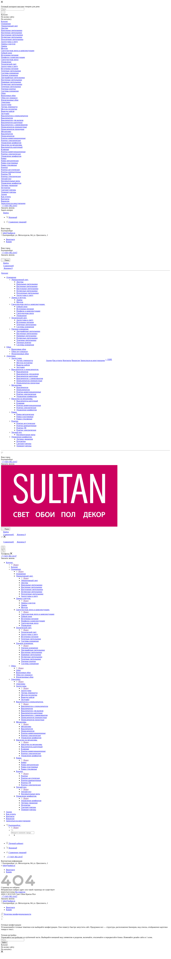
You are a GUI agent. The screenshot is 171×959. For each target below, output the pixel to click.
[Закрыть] (2, 917)
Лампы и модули (28, 603)
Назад (16, 565)
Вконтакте (10, 239)
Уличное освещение (29, 648)
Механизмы (26, 726)
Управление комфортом (31, 801)
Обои (18, 670)
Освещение (21, 574)
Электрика (20, 684)
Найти (4, 942)
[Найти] (3, 12)
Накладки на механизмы (31, 744)
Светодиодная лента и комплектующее (37, 614)
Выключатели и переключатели (34, 706)
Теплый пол (26, 792)
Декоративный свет (29, 580)
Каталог (14, 567)
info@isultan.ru (9, 233)
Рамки (23, 762)
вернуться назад (8, 892)
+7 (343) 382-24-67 (9, 206)
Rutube (9, 242)
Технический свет (28, 632)
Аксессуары (26, 690)
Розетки (24, 776)
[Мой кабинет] (2, 545)
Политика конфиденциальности (17, 914)
